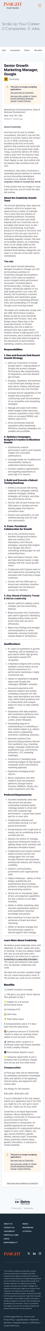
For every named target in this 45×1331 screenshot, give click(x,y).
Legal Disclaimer (22, 1320)
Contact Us (9, 1228)
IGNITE (6, 1239)
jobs (4, 50)
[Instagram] (40, 1253)
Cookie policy (28, 1208)
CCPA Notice (35, 1323)
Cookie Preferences (11, 1326)
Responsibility (11, 1243)
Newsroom (27, 1228)
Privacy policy (17, 1208)
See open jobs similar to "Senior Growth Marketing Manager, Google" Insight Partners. (23, 98)
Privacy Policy (9, 1320)
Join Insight (9, 1231)
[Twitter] (29, 1253)
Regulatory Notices (21, 1323)
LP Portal (27, 1231)
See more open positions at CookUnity (22, 1183)
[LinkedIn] (34, 1253)
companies (15, 50)
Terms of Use (29, 1317)
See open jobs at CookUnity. (22, 93)
